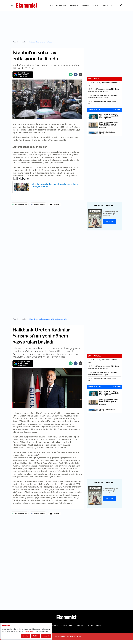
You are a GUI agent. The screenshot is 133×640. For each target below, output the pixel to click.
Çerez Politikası (52, 625)
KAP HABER (117, 110)
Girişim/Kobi (61, 5)
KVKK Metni (80, 625)
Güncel (48, 5)
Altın (113, 5)
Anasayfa (15, 42)
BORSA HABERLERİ (94, 110)
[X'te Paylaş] (80, 74)
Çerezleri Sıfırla (67, 625)
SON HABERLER (95, 79)
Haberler (23, 42)
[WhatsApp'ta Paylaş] (71, 74)
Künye (90, 625)
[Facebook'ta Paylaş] (76, 74)
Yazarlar (96, 5)
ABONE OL (109, 222)
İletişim (98, 625)
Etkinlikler (85, 5)
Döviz (104, 5)
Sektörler (72, 5)
